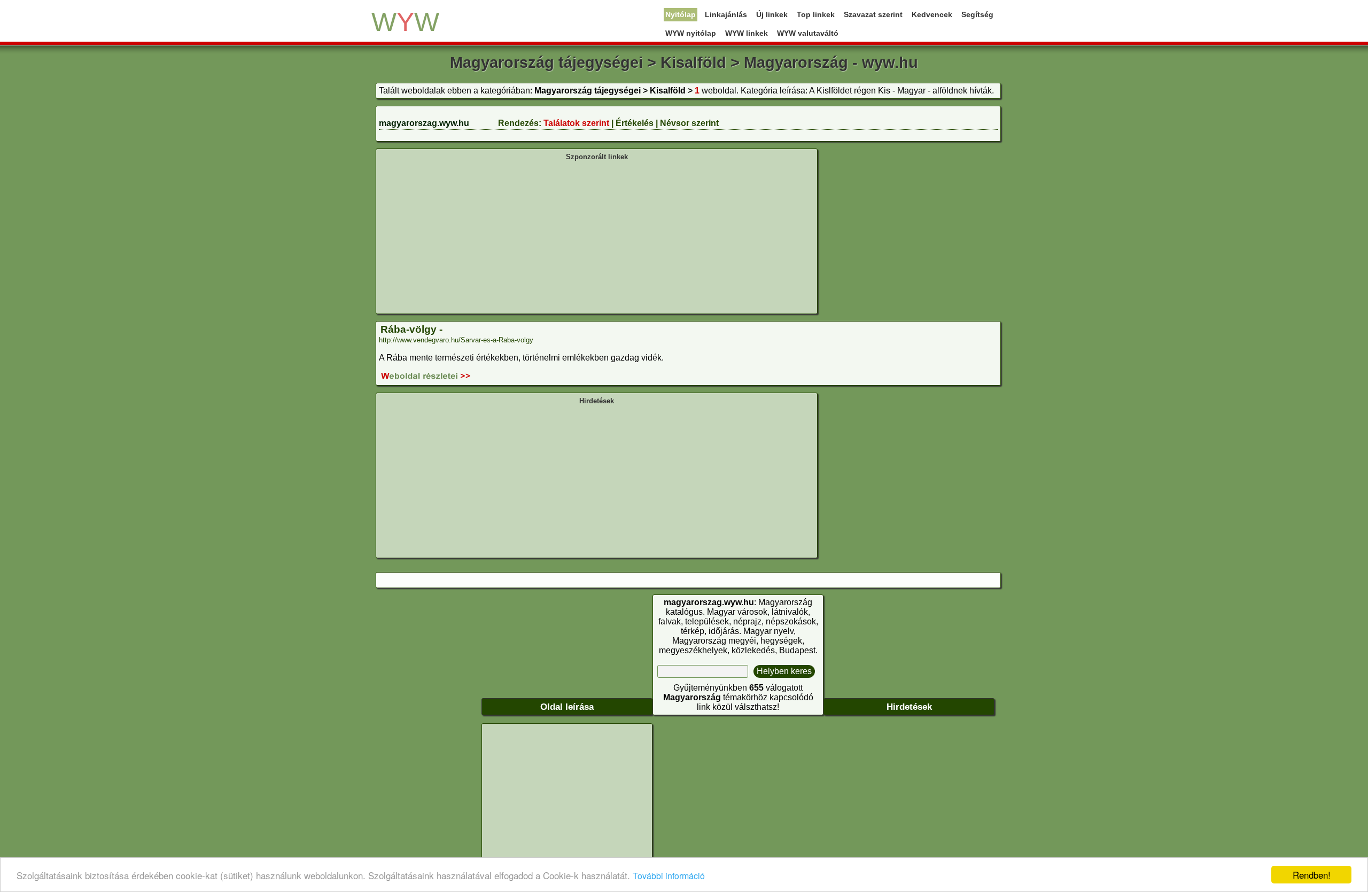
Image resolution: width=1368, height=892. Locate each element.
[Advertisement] (596, 236)
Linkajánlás (726, 14)
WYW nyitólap (690, 33)
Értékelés (635, 123)
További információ (669, 876)
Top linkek (816, 14)
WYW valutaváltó (807, 33)
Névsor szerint (689, 123)
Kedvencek (932, 14)
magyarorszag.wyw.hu (424, 123)
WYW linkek (746, 33)
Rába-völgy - (411, 329)
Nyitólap (680, 14)
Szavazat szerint (873, 14)
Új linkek (772, 14)
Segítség (977, 14)
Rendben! (1312, 874)
